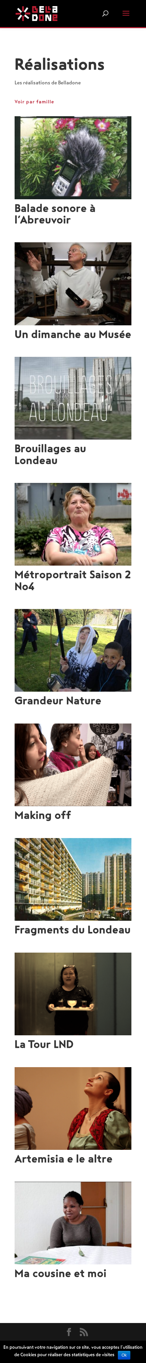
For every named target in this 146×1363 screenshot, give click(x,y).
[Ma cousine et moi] (73, 1223)
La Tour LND (44, 1044)
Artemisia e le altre (64, 1159)
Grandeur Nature (58, 701)
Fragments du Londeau (73, 930)
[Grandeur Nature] (73, 650)
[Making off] (73, 765)
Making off (43, 815)
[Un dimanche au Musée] (73, 283)
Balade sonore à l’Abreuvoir (55, 214)
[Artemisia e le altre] (73, 1108)
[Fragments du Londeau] (73, 879)
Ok (124, 1355)
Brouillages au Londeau (50, 454)
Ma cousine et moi (61, 1273)
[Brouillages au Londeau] (73, 398)
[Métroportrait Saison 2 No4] (73, 524)
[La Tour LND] (73, 994)
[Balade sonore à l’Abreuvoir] (73, 157)
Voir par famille (34, 101)
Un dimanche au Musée (73, 334)
